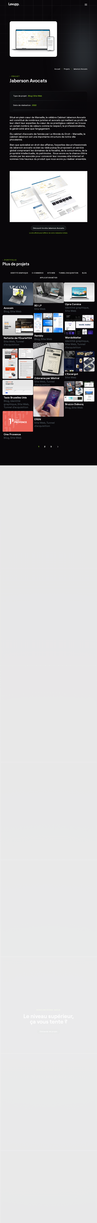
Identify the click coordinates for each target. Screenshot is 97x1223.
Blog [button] (84, 273)
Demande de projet (48, 1031)
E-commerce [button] (37, 273)
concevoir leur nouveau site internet (61, 156)
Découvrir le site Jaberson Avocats (48, 228)
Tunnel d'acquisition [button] (68, 273)
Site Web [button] (51, 273)
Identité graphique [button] (19, 273)
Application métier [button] (48, 278)
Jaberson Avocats (76, 117)
